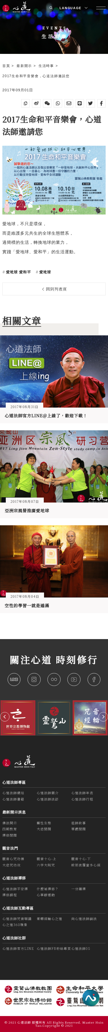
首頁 (7, 66)
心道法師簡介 (48, 793)
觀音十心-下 (81, 858)
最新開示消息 (14, 812)
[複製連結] (25, 103)
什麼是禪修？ (48, 889)
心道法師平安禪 (15, 889)
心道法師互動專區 (18, 908)
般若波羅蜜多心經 (86, 865)
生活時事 (47, 66)
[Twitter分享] (90, 103)
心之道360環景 (15, 924)
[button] (4, 716)
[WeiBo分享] (36, 103)
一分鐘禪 (78, 889)
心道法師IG (80, 948)
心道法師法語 (48, 799)
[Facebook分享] (101, 103)
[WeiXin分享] (47, 103)
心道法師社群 (14, 937)
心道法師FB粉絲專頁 (54, 948)
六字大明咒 (46, 865)
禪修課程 (9, 895)
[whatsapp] (58, 103)
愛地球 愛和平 (18, 271)
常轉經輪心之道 (49, 918)
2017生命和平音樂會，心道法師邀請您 (36, 76)
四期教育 (9, 829)
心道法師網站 (13, 793)
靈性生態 (44, 823)
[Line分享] (80, 103)
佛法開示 (9, 823)
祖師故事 (78, 823)
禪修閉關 (9, 835)
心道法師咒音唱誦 (17, 918)
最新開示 (25, 66)
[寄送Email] (69, 103)
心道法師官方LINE (18, 948)
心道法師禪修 (14, 878)
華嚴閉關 (78, 829)
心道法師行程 (82, 799)
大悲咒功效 (11, 865)
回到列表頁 (56, 289)
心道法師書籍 (13, 799)
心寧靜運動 (46, 895)
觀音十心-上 (46, 858)
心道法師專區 (14, 782)
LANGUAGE (71, 8)
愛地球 (44, 271)
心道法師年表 (82, 793)
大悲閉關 (44, 829)
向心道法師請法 (84, 918)
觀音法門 (10, 848)
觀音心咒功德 (13, 858)
